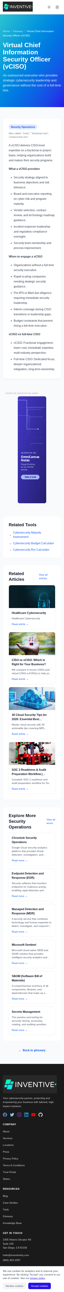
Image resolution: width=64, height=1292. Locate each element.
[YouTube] (33, 1115)
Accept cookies (39, 1286)
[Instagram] (19, 1115)
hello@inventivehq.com (16, 1255)
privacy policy (37, 1278)
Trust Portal (9, 1172)
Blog (5, 1196)
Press (6, 1151)
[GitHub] (40, 1115)
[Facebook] (5, 1115)
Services (7, 1138)
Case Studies (10, 1202)
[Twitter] (12, 1115)
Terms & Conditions (14, 1165)
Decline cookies (14, 1286)
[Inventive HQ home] (18, 7)
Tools (6, 1209)
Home (6, 31)
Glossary (18, 31)
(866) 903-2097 (11, 1260)
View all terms (51, 821)
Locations (8, 1145)
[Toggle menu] (57, 7)
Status (6, 1178)
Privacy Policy (10, 1158)
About (6, 1131)
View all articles (43, 576)
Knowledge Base (12, 1223)
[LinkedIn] (26, 1115)
